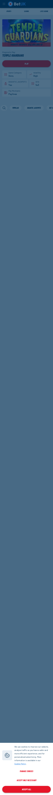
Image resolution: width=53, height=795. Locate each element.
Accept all (26, 789)
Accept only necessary (26, 780)
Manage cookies (26, 771)
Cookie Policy (20, 764)
